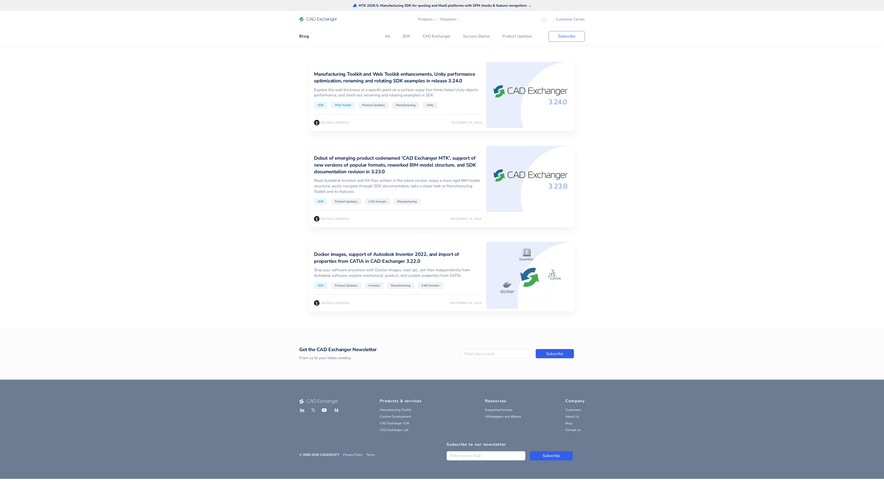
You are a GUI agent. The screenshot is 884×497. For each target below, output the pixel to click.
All (387, 36)
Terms (370, 455)
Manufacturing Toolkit (395, 410)
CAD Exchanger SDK (395, 423)
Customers (573, 410)
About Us (572, 416)
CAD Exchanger (437, 36)
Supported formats (498, 410)
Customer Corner (570, 19)
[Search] (544, 19)
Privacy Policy (353, 455)
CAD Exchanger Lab (394, 430)
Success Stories (476, 36)
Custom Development (395, 416)
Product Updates (517, 36)
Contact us (573, 430)
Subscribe (566, 36)
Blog (304, 36)
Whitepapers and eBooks (503, 416)
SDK (406, 36)
